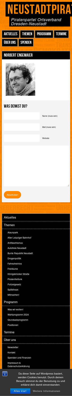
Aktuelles (10, 34)
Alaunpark (13, 232)
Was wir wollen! (15, 309)
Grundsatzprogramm (18, 319)
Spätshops (13, 289)
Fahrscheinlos (15, 263)
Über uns (10, 42)
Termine (61, 34)
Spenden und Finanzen (19, 357)
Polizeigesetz (14, 284)
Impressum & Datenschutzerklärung (19, 364)
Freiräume (13, 268)
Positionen (13, 324)
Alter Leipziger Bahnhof (19, 237)
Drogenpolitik (14, 258)
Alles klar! (20, 391)
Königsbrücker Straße (18, 273)
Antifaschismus (15, 242)
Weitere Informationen (46, 391)
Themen (27, 34)
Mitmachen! (13, 294)
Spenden (25, 42)
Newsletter (13, 347)
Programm (44, 34)
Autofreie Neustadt (17, 247)
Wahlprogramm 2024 (18, 314)
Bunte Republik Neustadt (20, 253)
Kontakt (11, 352)
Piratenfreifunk (15, 279)
